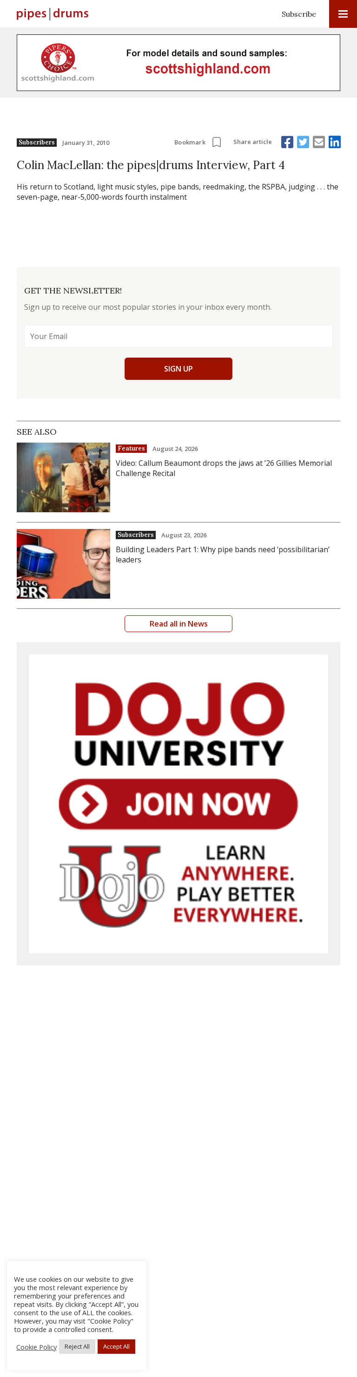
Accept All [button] (116, 1346)
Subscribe (299, 14)
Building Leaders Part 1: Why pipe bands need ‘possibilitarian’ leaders (223, 554)
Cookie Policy (36, 1347)
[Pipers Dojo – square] (178, 803)
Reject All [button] (77, 1346)
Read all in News (179, 624)
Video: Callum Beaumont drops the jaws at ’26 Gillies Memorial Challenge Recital (224, 468)
